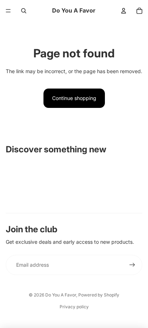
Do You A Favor (60, 295)
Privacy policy (74, 306)
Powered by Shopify (98, 295)
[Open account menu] (123, 11)
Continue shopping (74, 98)
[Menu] (8, 11)
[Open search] (24, 11)
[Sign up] (132, 265)
